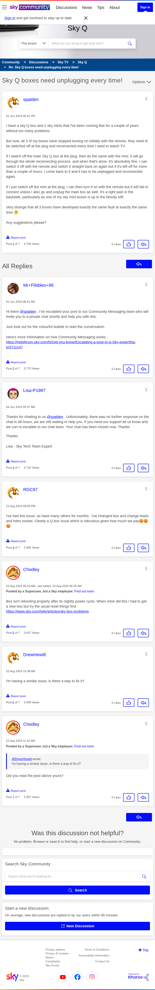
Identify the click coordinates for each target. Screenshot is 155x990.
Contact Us (102, 961)
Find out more (84, 591)
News (87, 7)
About (114, 7)
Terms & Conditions (97, 949)
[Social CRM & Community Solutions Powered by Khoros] (138, 977)
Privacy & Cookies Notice (57, 955)
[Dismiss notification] (86, 18)
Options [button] (138, 82)
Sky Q (77, 28)
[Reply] (143, 244)
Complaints (53, 961)
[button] (146, 99)
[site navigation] (4, 7)
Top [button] (146, 950)
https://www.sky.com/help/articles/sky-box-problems (47, 611)
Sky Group (52, 965)
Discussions (66, 7)
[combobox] (88, 43)
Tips (100, 7)
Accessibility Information (94, 955)
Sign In (145, 7)
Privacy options (55, 949)
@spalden (28, 312)
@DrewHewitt (22, 759)
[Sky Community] (30, 7)
